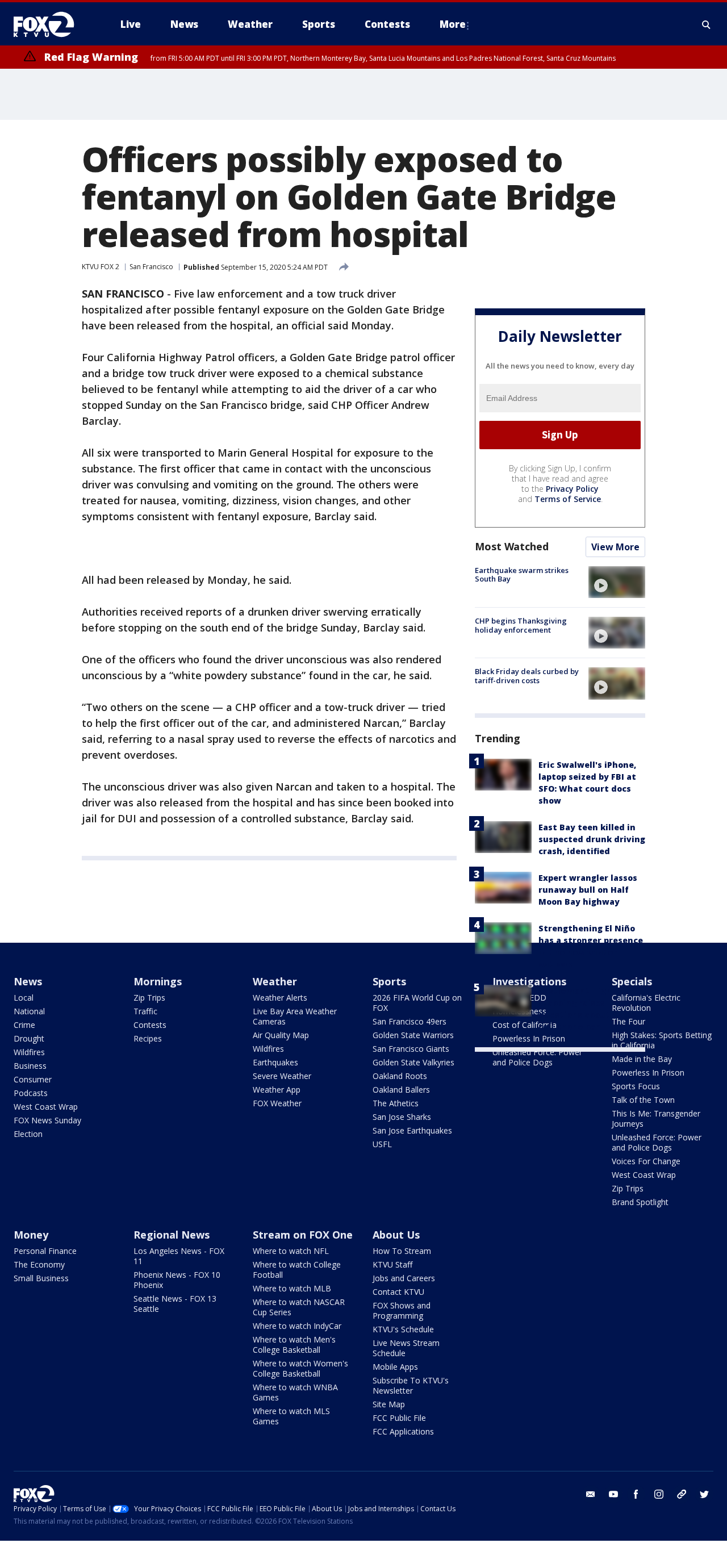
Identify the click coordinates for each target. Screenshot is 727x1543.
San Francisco (151, 266)
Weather (275, 981)
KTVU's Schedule (403, 1329)
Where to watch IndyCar (297, 1325)
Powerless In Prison (648, 1072)
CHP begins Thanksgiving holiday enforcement (521, 625)
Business (30, 1065)
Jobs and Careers (404, 1278)
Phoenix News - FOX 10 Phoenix (176, 1279)
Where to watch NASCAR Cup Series (299, 1307)
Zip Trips (149, 997)
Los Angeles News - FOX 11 (178, 1255)
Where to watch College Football (297, 1269)
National (29, 1011)
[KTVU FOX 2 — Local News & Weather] (51, 24)
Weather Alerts (280, 997)
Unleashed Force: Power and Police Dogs (537, 1057)
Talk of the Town (643, 1099)
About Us (396, 1234)
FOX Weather (277, 1103)
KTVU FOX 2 (100, 266)
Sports (389, 981)
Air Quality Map (281, 1035)
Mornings (157, 981)
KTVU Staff (392, 1264)
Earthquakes (275, 1062)
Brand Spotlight (640, 1202)
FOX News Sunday (47, 1120)
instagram (659, 1494)
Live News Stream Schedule (406, 1347)
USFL (382, 1144)
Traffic (145, 1011)
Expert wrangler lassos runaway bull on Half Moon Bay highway (587, 889)
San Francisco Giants (411, 1048)
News (28, 981)
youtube (613, 1494)
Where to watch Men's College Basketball (294, 1344)
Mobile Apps (395, 1366)
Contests (149, 1024)
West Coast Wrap (46, 1106)
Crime (24, 1024)
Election (28, 1133)
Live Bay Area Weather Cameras (295, 1016)
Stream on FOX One (303, 1234)
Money (31, 1234)
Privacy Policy (572, 488)
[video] (616, 582)
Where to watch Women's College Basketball (300, 1368)
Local (24, 997)
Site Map (389, 1404)
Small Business (41, 1278)
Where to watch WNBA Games (295, 1392)
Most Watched (512, 546)
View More (615, 547)
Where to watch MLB (292, 1288)
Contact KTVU (398, 1291)
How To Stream (402, 1250)
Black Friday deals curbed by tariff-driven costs (527, 675)
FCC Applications (403, 1431)
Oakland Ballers (401, 1089)
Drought (29, 1038)
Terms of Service (567, 499)
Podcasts (31, 1093)
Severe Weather (282, 1076)
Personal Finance (45, 1250)
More (453, 24)
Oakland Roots (400, 1076)
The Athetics (396, 1103)
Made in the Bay (642, 1058)
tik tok (681, 1494)
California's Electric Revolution (646, 1002)
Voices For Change (646, 1161)
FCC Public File (399, 1417)
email (591, 1494)
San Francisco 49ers (409, 1021)
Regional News (171, 1234)
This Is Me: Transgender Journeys (656, 1118)
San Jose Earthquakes (412, 1130)
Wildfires (29, 1052)
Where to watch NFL (291, 1250)
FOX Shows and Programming (402, 1310)
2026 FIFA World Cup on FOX (417, 1002)
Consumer (33, 1079)
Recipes (147, 1038)
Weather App (276, 1089)
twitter (704, 1494)
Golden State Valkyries (413, 1062)
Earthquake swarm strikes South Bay (522, 574)
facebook (636, 1494)
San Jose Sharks (402, 1116)
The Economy (39, 1264)
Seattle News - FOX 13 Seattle (174, 1303)
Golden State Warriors (413, 1035)
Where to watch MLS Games (291, 1416)
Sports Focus (636, 1086)
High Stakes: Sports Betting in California (662, 1040)
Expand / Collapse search (706, 24)
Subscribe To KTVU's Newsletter (411, 1385)
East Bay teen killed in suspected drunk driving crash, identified (591, 839)
